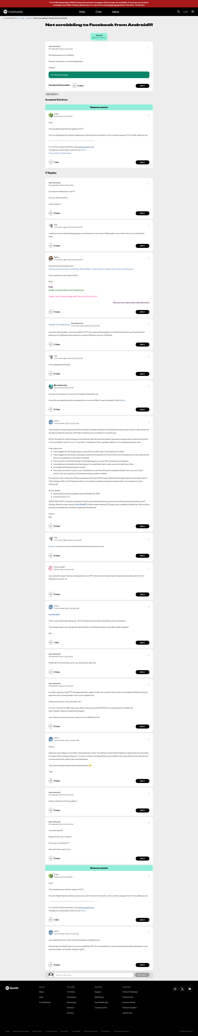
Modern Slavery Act (91, 1031)
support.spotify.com (86, 147)
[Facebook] (189, 989)
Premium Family (128, 1002)
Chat (99, 12)
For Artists (71, 992)
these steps (113, 5)
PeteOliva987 (80, 504)
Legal (7, 1031)
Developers (71, 997)
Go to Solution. (63, 74)
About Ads (64, 1031)
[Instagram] (175, 989)
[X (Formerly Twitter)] (182, 989)
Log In (185, 11)
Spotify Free (127, 1013)
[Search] (178, 11)
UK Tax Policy (105, 1031)
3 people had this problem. (59, 85)
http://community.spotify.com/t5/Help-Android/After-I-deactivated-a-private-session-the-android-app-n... (92, 269)
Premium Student (129, 1007)
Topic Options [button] (51, 94)
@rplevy (52, 546)
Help (82, 12)
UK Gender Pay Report (121, 1031)
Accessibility (76, 1031)
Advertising (71, 1002)
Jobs (41, 997)
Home (16, 18)
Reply (142, 86)
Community (15, 12)
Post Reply (142, 975)
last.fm (83, 150)
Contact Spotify (101, 1007)
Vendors (70, 1013)
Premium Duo (127, 997)
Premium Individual (130, 992)
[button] (149, 47)
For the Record (45, 1002)
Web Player (99, 997)
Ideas (115, 12)
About (41, 992)
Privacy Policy (37, 1031)
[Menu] (193, 11)
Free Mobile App (101, 1002)
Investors (70, 1007)
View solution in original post (60, 153)
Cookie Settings (51, 1031)
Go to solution (100, 37)
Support (98, 992)
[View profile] (51, 115)
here (123, 400)
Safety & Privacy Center (21, 1031)
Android (29, 18)
